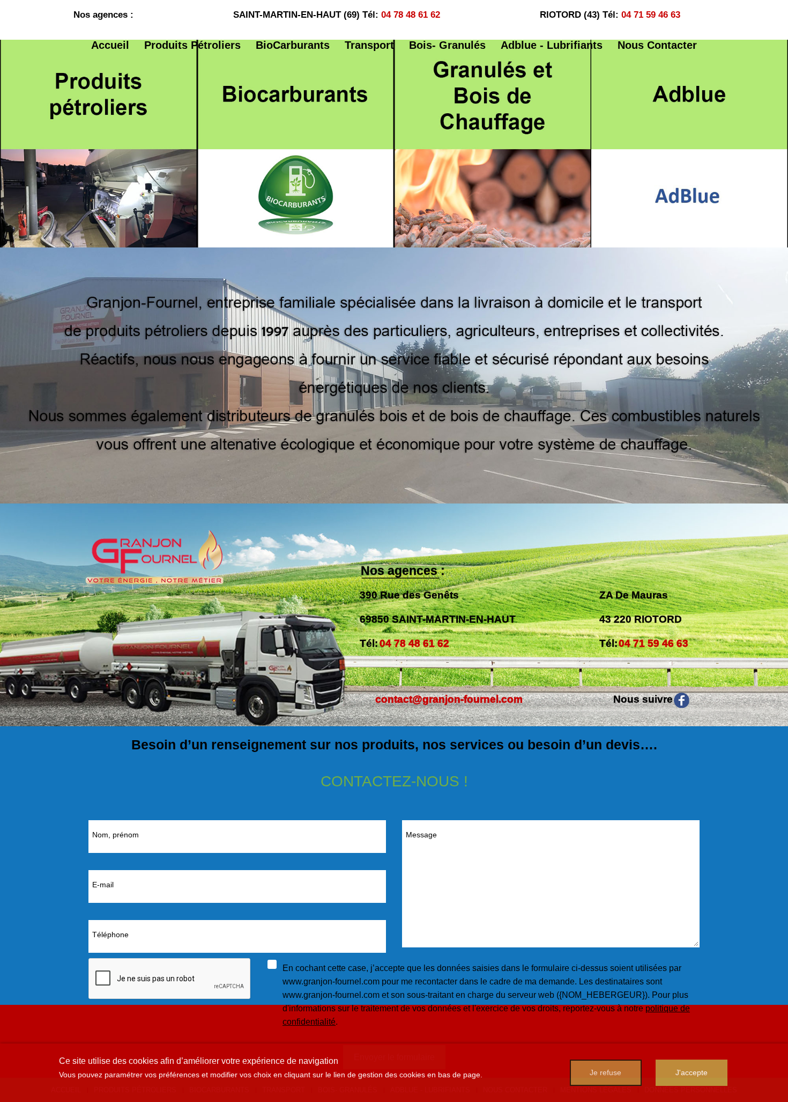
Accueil (110, 45)
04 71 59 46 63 (650, 15)
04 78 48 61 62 (410, 15)
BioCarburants (293, 45)
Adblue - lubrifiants (552, 45)
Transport (369, 45)
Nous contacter (657, 45)
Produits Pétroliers (192, 45)
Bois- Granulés (447, 45)
